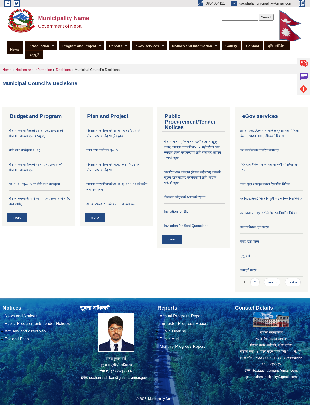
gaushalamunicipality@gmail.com (271, 377)
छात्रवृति (34, 55)
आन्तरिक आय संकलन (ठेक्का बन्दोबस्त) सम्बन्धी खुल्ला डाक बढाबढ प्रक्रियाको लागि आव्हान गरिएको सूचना (192, 177)
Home (15, 49)
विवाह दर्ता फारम (249, 241)
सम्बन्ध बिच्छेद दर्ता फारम (254, 227)
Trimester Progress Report (184, 323)
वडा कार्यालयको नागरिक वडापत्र (259, 150)
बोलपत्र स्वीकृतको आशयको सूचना (184, 197)
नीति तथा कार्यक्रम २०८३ (24, 150)
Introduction (37, 46)
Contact (252, 46)
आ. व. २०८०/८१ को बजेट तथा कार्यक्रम (111, 204)
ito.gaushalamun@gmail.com (274, 370)
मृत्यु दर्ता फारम (248, 256)
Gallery (231, 46)
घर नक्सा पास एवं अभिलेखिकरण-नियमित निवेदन (268, 213)
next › (272, 282)
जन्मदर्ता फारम (248, 270)
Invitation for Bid (176, 211)
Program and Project (77, 46)
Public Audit (170, 339)
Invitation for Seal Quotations (186, 226)
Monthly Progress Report (182, 346)
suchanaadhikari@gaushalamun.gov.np (120, 377)
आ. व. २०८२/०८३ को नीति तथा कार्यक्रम (34, 184)
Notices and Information (190, 46)
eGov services (145, 46)
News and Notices (21, 316)
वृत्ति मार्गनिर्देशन (277, 46)
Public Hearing (173, 331)
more (17, 217)
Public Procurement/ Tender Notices (37, 323)
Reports (114, 46)
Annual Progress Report (181, 316)
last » (293, 282)
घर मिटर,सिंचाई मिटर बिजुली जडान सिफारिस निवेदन (271, 198)
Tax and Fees (17, 339)
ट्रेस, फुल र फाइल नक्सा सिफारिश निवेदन (265, 184)
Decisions (63, 70)
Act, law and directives (25, 331)
